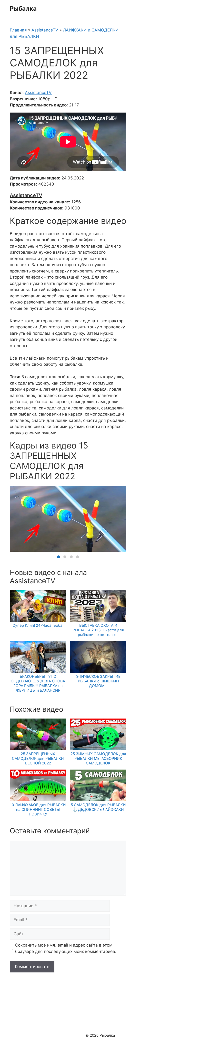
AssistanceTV (44, 30)
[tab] (58, 556)
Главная (18, 30)
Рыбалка (23, 8)
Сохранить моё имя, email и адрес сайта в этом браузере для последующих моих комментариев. (65, 948)
